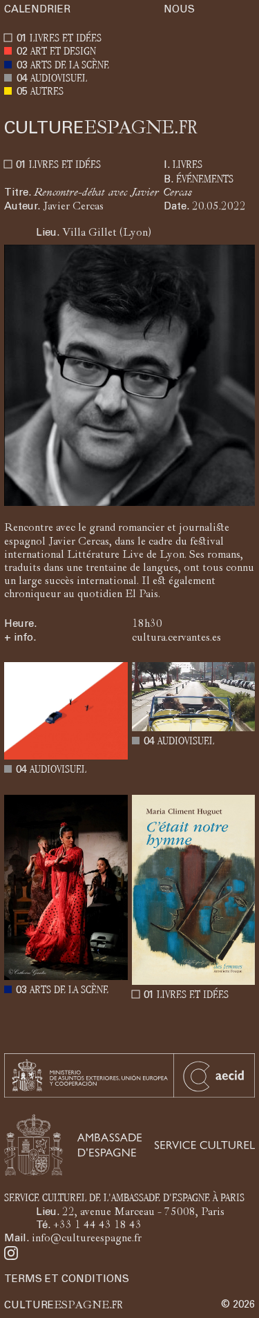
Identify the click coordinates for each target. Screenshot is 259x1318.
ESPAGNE (101, 128)
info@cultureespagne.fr (87, 1239)
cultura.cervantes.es (176, 638)
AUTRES (47, 92)
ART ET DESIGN (63, 52)
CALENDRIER (37, 10)
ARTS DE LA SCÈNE (69, 66)
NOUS (179, 10)
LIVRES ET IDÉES (66, 39)
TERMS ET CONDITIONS (66, 1279)
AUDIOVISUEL (58, 79)
